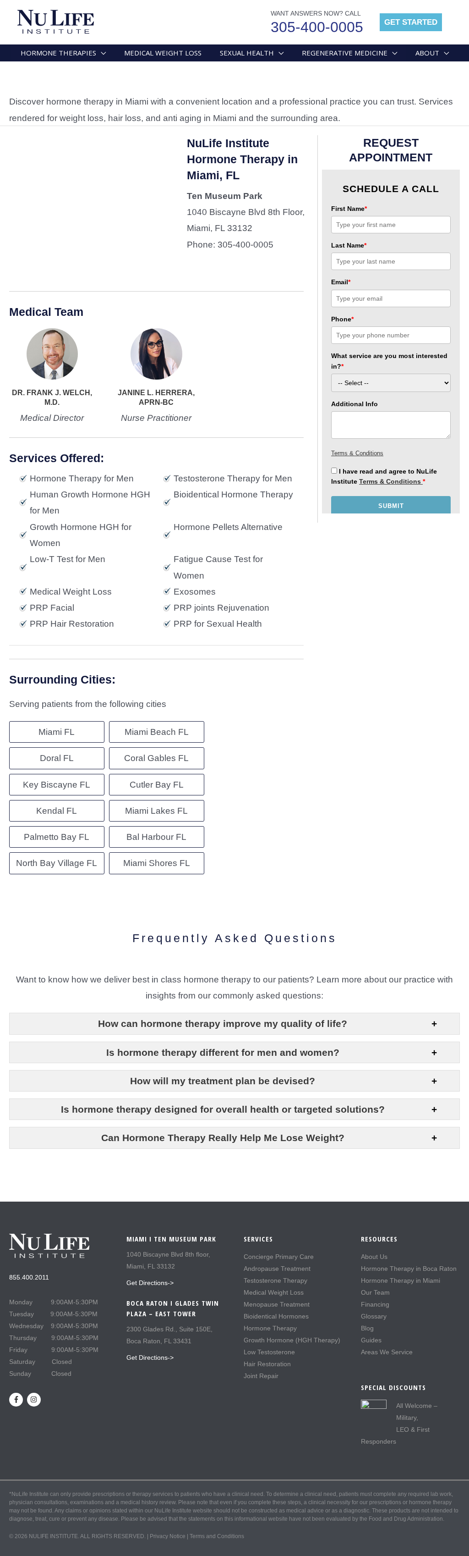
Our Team (375, 1292)
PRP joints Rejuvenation (221, 607)
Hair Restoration (267, 1364)
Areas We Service (387, 1352)
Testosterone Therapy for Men (233, 478)
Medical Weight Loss (71, 591)
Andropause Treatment (277, 1268)
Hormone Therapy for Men (82, 478)
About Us (374, 1256)
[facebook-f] (17, 1400)
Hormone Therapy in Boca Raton (409, 1268)
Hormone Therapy (270, 1328)
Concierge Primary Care (279, 1256)
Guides (371, 1340)
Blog (367, 1328)
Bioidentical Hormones (276, 1316)
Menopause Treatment (277, 1304)
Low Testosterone (269, 1352)
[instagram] (35, 1400)
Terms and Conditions (217, 1536)
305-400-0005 (317, 27)
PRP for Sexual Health (218, 624)
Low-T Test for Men (67, 559)
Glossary (374, 1316)
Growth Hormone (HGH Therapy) (292, 1340)
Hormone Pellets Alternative (228, 527)
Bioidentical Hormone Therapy (233, 494)
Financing (375, 1304)
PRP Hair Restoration (72, 624)
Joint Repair (261, 1375)
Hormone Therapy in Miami (400, 1280)
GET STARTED (410, 22)
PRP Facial (52, 607)
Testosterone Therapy (275, 1280)
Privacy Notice (167, 1536)
